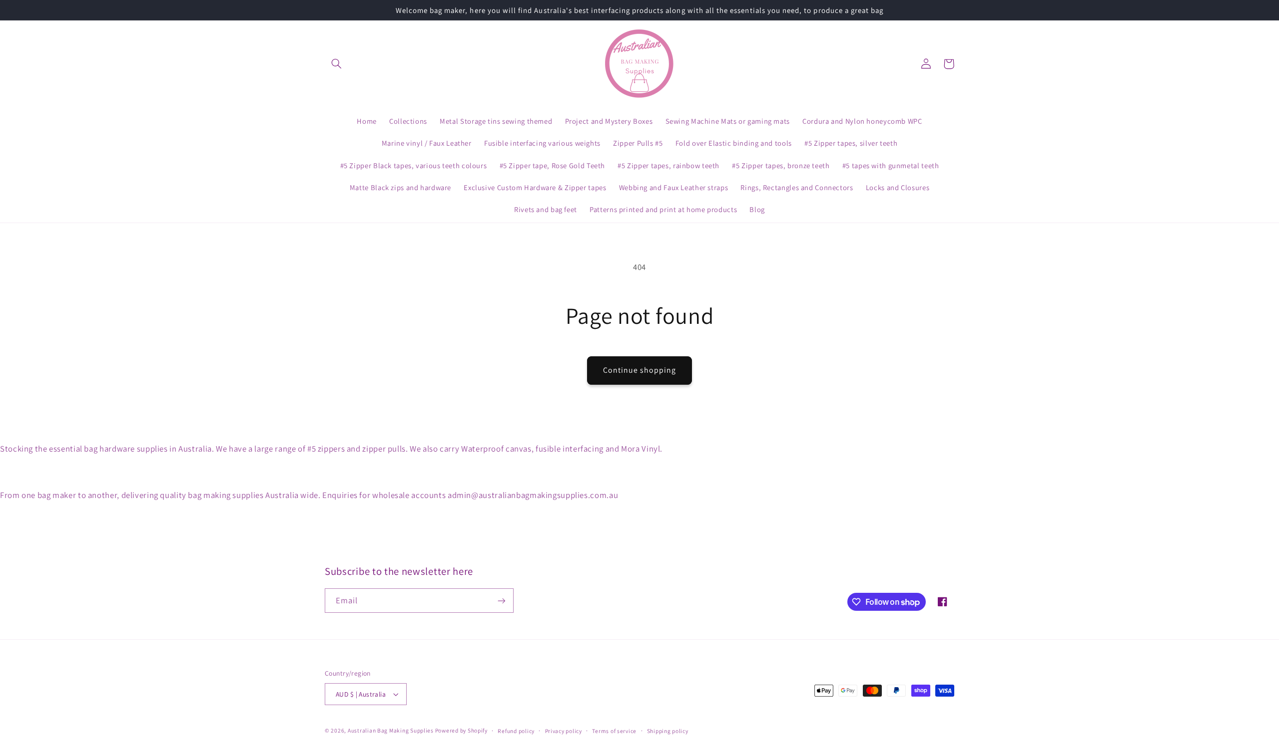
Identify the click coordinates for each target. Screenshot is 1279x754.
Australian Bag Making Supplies (391, 730)
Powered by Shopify (461, 730)
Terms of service (614, 731)
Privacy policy (563, 731)
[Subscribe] (501, 600)
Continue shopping (639, 370)
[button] (336, 63)
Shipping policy (667, 731)
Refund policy (516, 731)
